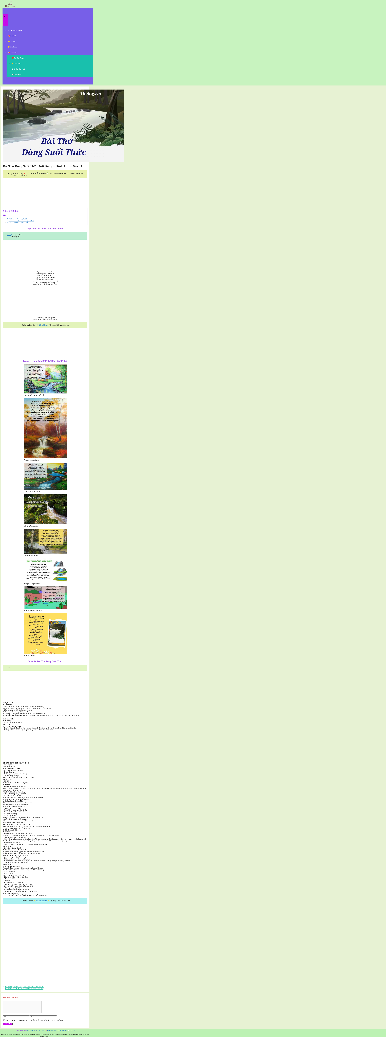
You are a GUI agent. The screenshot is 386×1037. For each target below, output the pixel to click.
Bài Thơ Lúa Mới (41, 901)
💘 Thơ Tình (12, 36)
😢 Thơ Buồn (12, 47)
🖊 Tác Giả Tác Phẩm (15, 30)
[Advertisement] (45, 194)
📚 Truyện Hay (17, 74)
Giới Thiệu (41, 1030)
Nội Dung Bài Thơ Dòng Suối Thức (19, 219)
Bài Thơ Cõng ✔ (42, 325)
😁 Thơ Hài (11, 41)
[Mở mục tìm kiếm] (5, 11)
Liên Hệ (72, 1030)
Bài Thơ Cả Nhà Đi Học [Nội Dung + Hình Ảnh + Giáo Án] (24, 989)
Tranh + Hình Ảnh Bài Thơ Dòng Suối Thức (21, 221)
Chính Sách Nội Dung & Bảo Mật (57, 1030)
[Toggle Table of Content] (4, 215)
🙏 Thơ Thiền (16, 63)
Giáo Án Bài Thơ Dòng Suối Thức (18, 222)
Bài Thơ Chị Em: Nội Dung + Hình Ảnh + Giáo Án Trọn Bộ (24, 987)
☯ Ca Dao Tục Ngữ (18, 69)
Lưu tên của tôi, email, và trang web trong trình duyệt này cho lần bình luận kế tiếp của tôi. (34, 1020)
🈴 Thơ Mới (12, 52)
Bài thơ (9, 235)
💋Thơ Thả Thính (18, 58)
